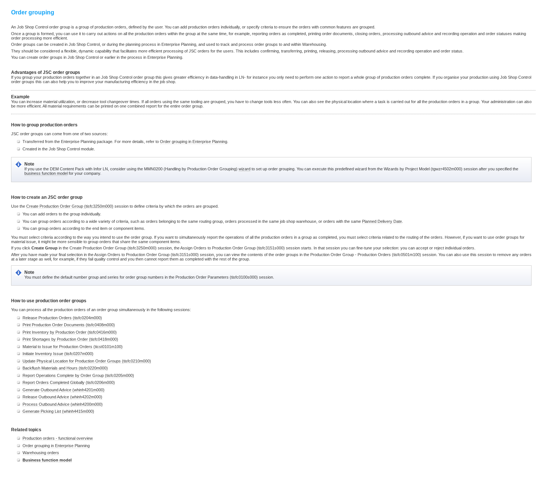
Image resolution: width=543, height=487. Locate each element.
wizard (244, 169)
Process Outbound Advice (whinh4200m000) (63, 404)
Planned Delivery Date (382, 221)
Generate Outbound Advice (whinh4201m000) (64, 390)
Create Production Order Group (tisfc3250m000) (69, 206)
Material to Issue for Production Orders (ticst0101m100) (73, 346)
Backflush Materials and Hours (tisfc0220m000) (65, 368)
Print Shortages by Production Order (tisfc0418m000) (70, 339)
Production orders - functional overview (58, 438)
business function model (46, 173)
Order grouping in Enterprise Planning (193, 141)
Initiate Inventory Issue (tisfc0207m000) (58, 353)
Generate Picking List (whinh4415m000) (58, 411)
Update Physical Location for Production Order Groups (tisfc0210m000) (87, 361)
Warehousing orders (41, 452)
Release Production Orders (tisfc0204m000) (62, 318)
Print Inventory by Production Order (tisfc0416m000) (70, 332)
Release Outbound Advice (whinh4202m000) (62, 397)
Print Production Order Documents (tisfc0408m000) (69, 325)
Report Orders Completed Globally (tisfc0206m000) (69, 382)
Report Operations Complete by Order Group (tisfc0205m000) (78, 375)
